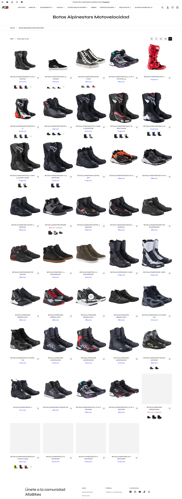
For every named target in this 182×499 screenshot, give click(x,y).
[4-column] (165, 39)
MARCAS (32, 7)
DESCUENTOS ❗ (125, 7)
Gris (54, 134)
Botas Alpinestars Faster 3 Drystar (154, 359)
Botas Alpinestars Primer (55, 225)
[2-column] (156, 39)
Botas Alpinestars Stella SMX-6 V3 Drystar (88, 127)
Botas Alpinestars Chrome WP (55, 407)
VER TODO (21, 7)
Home (12, 28)
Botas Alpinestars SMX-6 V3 (154, 126)
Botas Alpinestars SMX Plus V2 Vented (22, 78)
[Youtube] (7, 2)
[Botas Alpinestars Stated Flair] (91, 58)
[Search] (162, 7)
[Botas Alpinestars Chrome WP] (58, 389)
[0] (177, 7)
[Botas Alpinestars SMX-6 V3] (157, 108)
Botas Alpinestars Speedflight (22, 316)
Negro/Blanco (59, 134)
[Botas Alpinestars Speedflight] (25, 296)
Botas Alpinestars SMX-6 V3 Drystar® (56, 177)
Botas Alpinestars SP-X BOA (121, 272)
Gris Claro (56, 233)
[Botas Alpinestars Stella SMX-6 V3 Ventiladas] (25, 157)
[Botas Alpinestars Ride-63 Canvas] (58, 58)
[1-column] (151, 39)
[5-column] (170, 39)
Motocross (86, 496)
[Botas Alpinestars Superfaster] (58, 339)
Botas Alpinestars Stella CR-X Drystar (88, 408)
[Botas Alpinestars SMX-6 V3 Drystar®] (58, 157)
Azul (88, 87)
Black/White (21, 136)
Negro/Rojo (21, 87)
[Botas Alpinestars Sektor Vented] (25, 253)
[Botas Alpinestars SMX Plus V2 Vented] (25, 58)
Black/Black (26, 136)
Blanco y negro (26, 87)
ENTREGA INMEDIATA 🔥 (144, 7)
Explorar (106, 2)
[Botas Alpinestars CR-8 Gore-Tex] (157, 296)
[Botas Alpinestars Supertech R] (25, 108)
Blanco (91, 136)
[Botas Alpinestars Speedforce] (157, 389)
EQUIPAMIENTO (46, 7)
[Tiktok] (12, 2)
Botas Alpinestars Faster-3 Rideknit (22, 226)
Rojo (94, 87)
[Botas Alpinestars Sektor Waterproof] (157, 206)
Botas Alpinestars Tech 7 (154, 77)
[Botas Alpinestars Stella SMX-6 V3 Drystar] (91, 108)
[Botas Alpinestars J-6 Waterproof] (58, 253)
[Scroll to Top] (177, 487)
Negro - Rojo (159, 417)
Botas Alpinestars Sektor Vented (22, 273)
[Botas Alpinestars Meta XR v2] (124, 157)
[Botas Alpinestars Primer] (58, 206)
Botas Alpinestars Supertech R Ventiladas (22, 458)
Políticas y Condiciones (114, 492)
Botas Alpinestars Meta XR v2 (121, 175)
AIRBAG (93, 7)
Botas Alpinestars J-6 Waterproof (55, 273)
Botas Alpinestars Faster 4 (56, 126)
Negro (16, 87)
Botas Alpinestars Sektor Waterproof (154, 226)
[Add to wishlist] (38, 78)
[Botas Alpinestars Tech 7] (157, 58)
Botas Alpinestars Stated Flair (88, 78)
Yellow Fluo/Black (16, 467)
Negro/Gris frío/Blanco (54, 87)
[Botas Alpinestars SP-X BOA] (124, 253)
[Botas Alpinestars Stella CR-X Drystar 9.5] (124, 58)
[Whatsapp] (17, 2)
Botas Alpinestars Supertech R (22, 127)
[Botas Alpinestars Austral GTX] (91, 157)
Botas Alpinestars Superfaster (55, 359)
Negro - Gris (61, 233)
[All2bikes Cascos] (5, 7)
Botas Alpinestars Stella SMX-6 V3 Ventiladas (22, 177)
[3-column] (161, 39)
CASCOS (60, 7)
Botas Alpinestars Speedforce (154, 408)
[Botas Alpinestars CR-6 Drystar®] (58, 438)
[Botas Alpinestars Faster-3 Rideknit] (25, 206)
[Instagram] (2, 2)
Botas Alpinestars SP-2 (22, 407)
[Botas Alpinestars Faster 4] (58, 108)
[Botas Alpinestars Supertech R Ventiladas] (25, 438)
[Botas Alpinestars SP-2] (25, 389)
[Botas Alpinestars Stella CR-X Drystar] (91, 389)
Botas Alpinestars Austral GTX (88, 177)
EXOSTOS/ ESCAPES (107, 7)
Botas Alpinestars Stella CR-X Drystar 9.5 (121, 78)
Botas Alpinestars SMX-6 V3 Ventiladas (121, 127)
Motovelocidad (87, 492)
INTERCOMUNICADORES (77, 7)
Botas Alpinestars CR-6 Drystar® (55, 458)
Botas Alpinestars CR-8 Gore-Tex (154, 316)
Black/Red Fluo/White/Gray (16, 136)
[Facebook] (22, 2)
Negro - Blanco (154, 417)
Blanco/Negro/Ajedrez (59, 87)
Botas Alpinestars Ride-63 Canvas (55, 78)
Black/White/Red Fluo (26, 467)
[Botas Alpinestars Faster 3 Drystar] (157, 339)
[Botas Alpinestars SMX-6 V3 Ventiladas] (124, 108)
